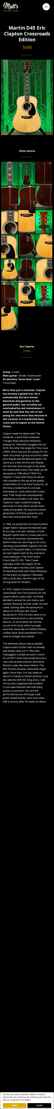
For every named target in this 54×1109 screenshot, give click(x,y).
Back (27, 8)
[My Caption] (9, 174)
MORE (14, 1105)
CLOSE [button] (39, 1105)
